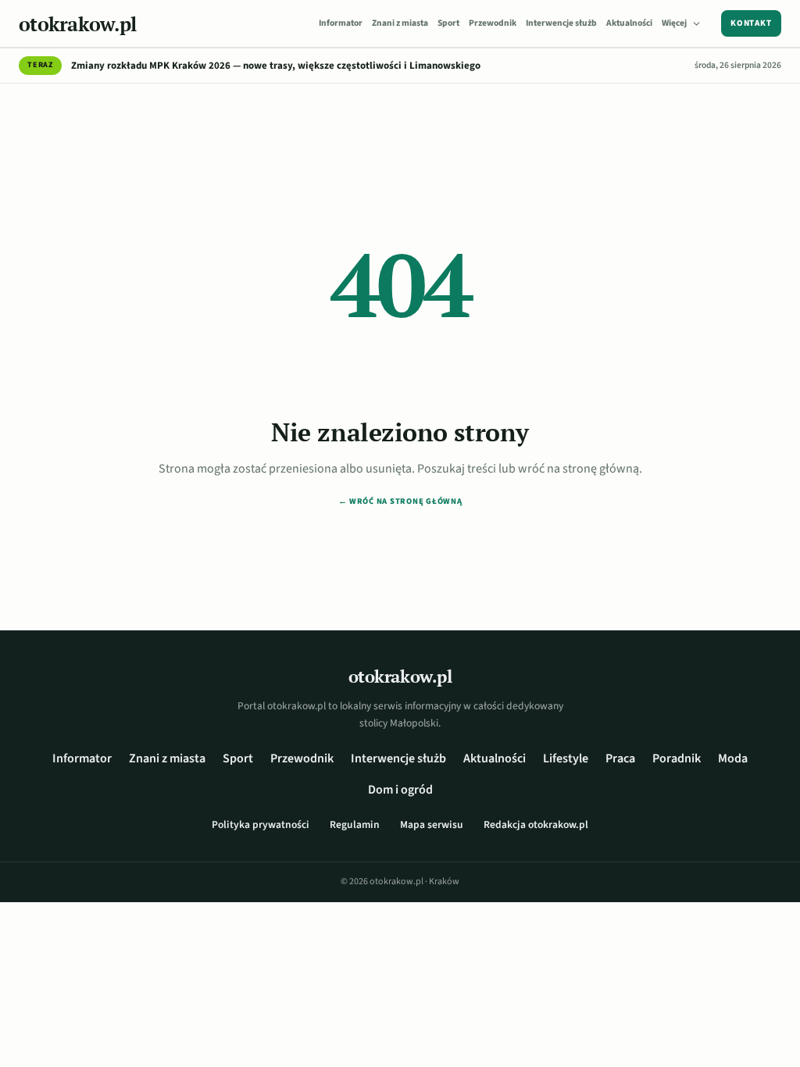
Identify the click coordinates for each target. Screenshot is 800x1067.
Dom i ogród (400, 789)
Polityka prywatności (260, 824)
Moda (733, 758)
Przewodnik (492, 23)
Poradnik (676, 758)
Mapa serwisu (431, 824)
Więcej (674, 23)
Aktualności (629, 23)
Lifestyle (565, 758)
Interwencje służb (561, 23)
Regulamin (355, 824)
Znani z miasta (400, 23)
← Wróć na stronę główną (400, 501)
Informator (340, 23)
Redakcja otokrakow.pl (536, 824)
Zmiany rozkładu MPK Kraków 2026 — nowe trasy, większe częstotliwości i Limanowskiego (275, 66)
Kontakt (751, 23)
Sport (448, 23)
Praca (620, 758)
